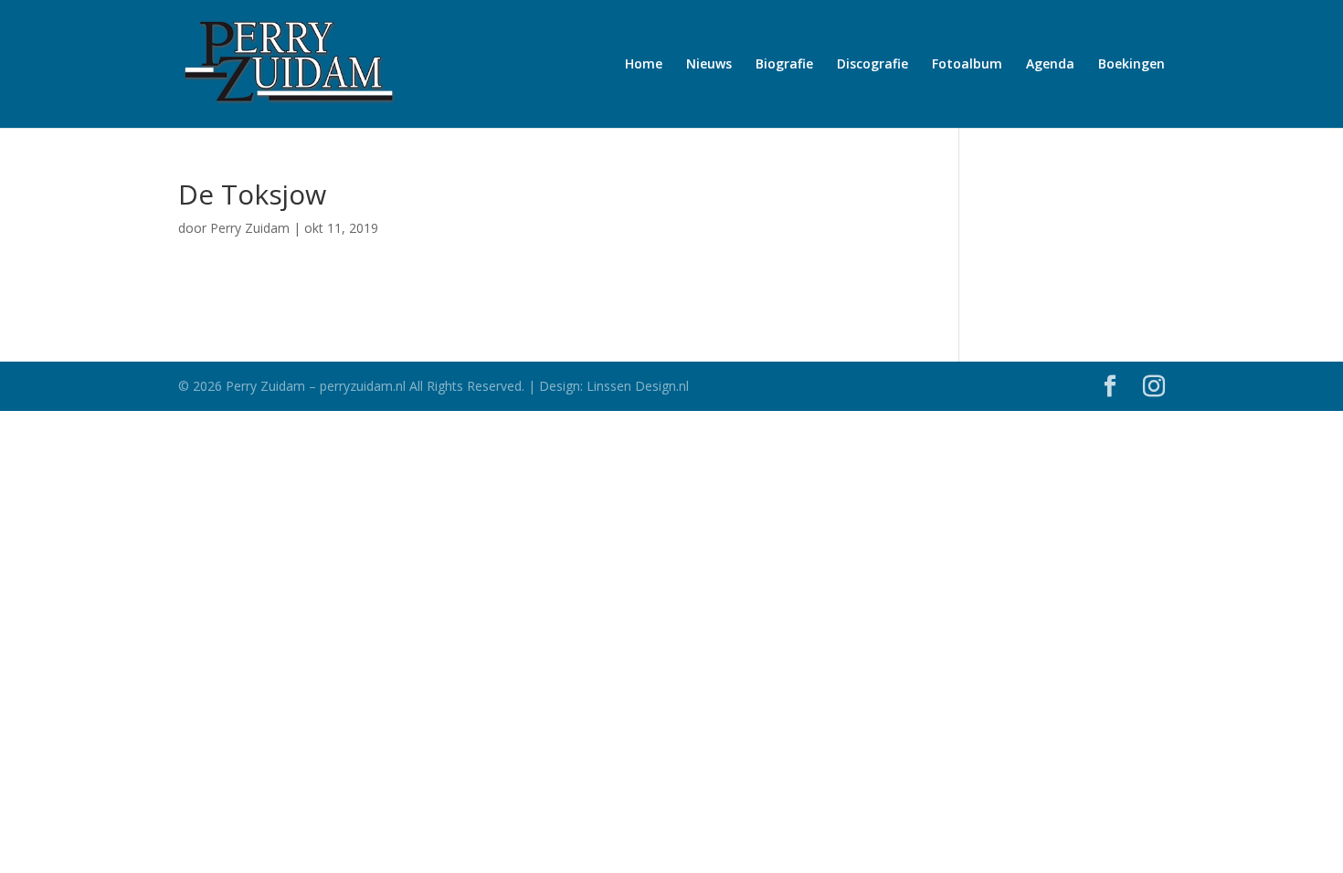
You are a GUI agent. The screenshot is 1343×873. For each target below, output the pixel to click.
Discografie (872, 65)
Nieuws (709, 65)
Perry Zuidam (250, 228)
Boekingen (1131, 65)
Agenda (1050, 65)
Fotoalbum (967, 65)
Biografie (784, 65)
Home (643, 65)
